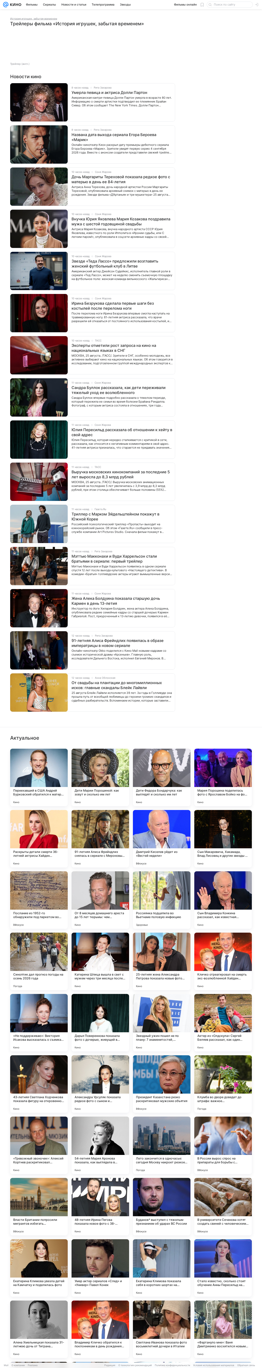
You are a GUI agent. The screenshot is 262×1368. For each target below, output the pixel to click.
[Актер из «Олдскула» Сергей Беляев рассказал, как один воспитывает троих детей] (223, 1022)
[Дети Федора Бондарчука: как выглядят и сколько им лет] (161, 777)
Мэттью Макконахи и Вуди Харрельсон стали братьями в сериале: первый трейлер (114, 559)
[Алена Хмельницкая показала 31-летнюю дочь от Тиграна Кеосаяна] (39, 1329)
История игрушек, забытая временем (33, 18)
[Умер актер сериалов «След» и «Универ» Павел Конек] (100, 1268)
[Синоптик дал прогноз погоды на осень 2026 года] (39, 961)
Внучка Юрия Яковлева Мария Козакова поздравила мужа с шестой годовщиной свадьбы (121, 221)
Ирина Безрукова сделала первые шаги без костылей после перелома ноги (113, 306)
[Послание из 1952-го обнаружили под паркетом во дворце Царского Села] (39, 900)
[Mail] (5, 4)
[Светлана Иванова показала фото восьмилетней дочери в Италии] (161, 1329)
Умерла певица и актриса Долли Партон (109, 92)
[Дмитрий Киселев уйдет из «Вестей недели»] (161, 838)
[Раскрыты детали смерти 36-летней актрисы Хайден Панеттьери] (39, 838)
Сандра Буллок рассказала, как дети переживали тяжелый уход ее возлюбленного (119, 390)
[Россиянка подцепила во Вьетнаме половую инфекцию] (161, 900)
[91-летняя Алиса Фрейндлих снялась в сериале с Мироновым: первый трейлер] (100, 838)
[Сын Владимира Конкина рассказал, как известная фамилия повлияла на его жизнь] (223, 900)
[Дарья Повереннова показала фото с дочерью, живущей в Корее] (100, 1022)
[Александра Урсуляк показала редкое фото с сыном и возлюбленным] (100, 1084)
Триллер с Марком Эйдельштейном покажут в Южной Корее (115, 516)
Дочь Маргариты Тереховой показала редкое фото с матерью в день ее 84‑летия (121, 179)
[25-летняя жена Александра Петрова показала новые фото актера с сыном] (161, 961)
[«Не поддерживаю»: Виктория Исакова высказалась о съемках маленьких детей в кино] (39, 1022)
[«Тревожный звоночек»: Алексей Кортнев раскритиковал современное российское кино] (39, 1145)
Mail (6, 1365)
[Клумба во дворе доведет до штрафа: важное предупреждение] (223, 1084)
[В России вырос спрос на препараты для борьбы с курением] (223, 1145)
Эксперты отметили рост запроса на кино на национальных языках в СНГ (114, 348)
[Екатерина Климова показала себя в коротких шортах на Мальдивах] (161, 1268)
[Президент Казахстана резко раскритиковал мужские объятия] (161, 1084)
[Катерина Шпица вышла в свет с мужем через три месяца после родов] (100, 961)
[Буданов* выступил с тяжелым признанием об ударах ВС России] (161, 1206)
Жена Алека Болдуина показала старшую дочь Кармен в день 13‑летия (116, 601)
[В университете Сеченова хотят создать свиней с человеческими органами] (223, 1206)
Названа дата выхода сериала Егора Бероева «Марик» (114, 137)
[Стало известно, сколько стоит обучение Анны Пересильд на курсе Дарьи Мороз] (223, 1268)
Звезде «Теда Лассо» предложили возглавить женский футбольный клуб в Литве (115, 263)
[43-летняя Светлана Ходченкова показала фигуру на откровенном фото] (39, 1084)
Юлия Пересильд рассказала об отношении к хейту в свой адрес (122, 432)
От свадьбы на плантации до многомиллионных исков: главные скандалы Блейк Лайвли (117, 685)
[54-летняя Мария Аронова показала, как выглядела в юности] (100, 1145)
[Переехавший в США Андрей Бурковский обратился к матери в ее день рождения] (39, 777)
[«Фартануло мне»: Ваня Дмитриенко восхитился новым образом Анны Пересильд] (223, 1329)
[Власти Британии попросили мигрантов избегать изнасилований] (39, 1206)
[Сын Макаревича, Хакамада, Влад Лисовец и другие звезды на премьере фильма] (223, 838)
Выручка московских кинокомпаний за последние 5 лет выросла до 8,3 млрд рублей (121, 474)
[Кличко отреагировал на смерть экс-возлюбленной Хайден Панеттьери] (223, 961)
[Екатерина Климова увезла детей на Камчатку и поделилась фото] (39, 1268)
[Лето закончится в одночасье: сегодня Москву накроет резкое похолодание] (161, 1145)
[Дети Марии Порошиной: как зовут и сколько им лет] (100, 777)
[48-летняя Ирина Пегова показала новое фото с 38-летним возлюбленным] (100, 1206)
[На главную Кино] (14, 4)
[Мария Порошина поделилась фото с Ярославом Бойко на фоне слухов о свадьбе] (223, 777)
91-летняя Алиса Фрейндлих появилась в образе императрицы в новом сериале (118, 643)
